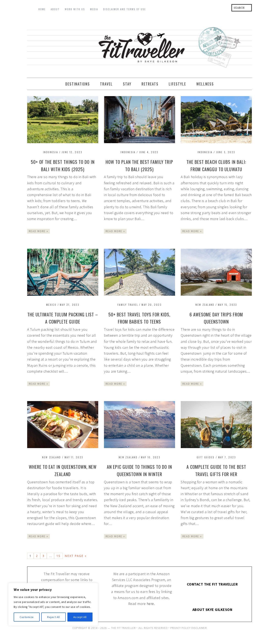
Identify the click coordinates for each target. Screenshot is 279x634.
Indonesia (50, 152)
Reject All (53, 617)
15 (58, 556)
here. (151, 603)
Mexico (51, 304)
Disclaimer (199, 628)
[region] (53, 604)
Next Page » (76, 556)
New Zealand (204, 304)
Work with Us (75, 9)
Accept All (80, 617)
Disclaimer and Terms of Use (124, 9)
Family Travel (127, 304)
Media (94, 9)
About (55, 9)
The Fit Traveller (139, 46)
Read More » (38, 231)
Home (42, 9)
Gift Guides (205, 457)
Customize (27, 617)
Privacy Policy (180, 628)
